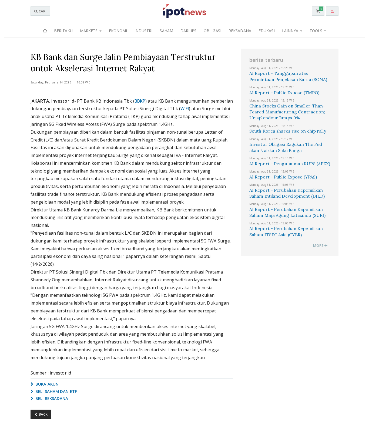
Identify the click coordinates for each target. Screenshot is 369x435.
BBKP (140, 101)
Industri (144, 30)
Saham (166, 30)
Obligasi (212, 30)
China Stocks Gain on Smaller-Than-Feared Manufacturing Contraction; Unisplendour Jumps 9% (287, 112)
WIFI (184, 109)
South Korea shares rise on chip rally (287, 131)
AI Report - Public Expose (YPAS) (283, 177)
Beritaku (63, 30)
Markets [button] (89, 30)
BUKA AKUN (46, 384)
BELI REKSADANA (51, 398)
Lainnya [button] (291, 30)
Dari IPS (188, 30)
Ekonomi (118, 30)
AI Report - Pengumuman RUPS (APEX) (289, 163)
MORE (318, 245)
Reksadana (240, 30)
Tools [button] (317, 30)
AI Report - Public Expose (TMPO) (284, 92)
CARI (42, 11)
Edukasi (267, 30)
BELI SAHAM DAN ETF (55, 391)
